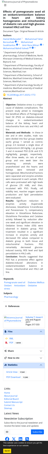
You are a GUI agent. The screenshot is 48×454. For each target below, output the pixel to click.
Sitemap (8, 408)
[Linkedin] (20, 439)
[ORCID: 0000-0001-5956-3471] (16, 41)
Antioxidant (19, 285)
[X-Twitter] (14, 439)
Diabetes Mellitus (36, 282)
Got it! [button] (7, 451)
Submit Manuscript (13, 402)
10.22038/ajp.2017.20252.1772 (21, 94)
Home (7, 392)
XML (11, 338)
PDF (15, 342)
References (13, 306)
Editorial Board (11, 399)
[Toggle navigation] (23, 5)
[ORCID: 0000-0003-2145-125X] (17, 45)
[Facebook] (7, 439)
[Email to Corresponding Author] (30, 48)
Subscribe (37, 431)
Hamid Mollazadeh (12, 39)
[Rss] (27, 439)
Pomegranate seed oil (14, 282)
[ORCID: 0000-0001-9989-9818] (41, 45)
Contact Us (9, 405)
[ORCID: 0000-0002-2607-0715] (32, 48)
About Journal (10, 395)
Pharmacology (11, 296)
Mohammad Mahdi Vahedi (16, 48)
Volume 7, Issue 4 (34, 317)
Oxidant (8, 285)
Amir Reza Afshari (30, 45)
